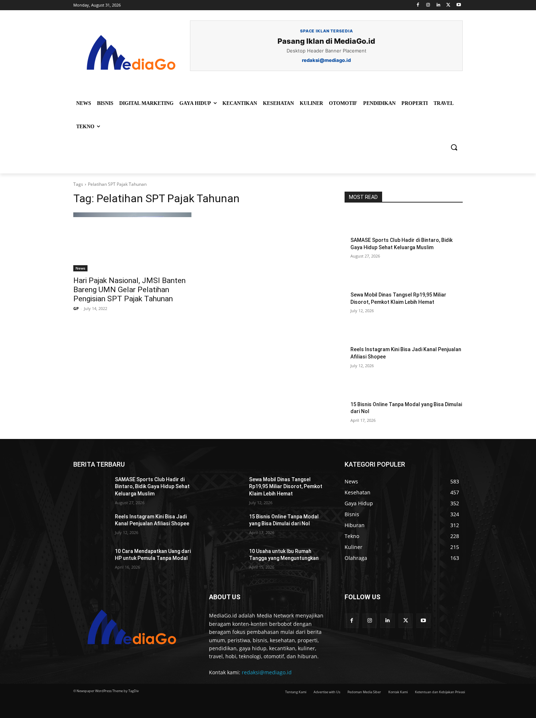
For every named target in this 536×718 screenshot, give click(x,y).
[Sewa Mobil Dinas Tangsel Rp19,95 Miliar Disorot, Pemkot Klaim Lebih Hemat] (362, 279)
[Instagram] (428, 5)
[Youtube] (458, 5)
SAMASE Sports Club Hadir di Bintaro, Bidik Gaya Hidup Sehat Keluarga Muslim (152, 486)
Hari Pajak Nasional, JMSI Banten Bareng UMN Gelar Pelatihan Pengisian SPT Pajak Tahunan (129, 289)
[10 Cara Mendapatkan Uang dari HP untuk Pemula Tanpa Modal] (91, 560)
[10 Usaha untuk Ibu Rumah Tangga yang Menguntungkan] (225, 560)
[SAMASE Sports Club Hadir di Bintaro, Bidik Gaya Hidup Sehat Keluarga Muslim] (362, 224)
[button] (454, 147)
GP (76, 308)
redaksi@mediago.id (267, 672)
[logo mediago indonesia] (131, 54)
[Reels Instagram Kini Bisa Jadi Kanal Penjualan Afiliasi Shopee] (362, 333)
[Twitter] (448, 5)
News (80, 268)
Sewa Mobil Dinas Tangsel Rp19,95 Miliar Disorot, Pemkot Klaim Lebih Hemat (285, 486)
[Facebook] (418, 5)
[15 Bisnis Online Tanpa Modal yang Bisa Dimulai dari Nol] (362, 388)
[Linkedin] (438, 5)
